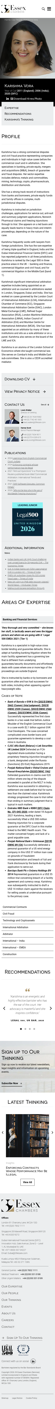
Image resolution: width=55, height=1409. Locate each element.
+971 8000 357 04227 (15, 1250)
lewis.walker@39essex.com (34, 422)
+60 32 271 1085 (22, 1262)
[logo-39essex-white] (14, 6)
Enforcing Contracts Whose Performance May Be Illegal (26, 1171)
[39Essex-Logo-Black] (21, 1200)
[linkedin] (33, 1361)
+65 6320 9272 (12, 1234)
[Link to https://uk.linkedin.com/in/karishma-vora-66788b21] (8, 99)
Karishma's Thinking (19, 119)
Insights (10, 1163)
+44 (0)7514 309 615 (32, 437)
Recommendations (18, 113)
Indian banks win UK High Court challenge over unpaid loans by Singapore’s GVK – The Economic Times (28, 562)
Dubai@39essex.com (18, 1253)
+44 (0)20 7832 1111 (15, 1226)
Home (7, 20)
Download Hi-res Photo (27, 98)
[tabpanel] (27, 763)
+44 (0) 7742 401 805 (32, 420)
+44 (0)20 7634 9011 (32, 435)
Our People (17, 20)
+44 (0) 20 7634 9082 (32, 417)
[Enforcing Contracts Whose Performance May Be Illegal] (27, 1115)
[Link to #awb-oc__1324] (49, 9)
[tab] (27, 619)
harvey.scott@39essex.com (34, 440)
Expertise (12, 108)
